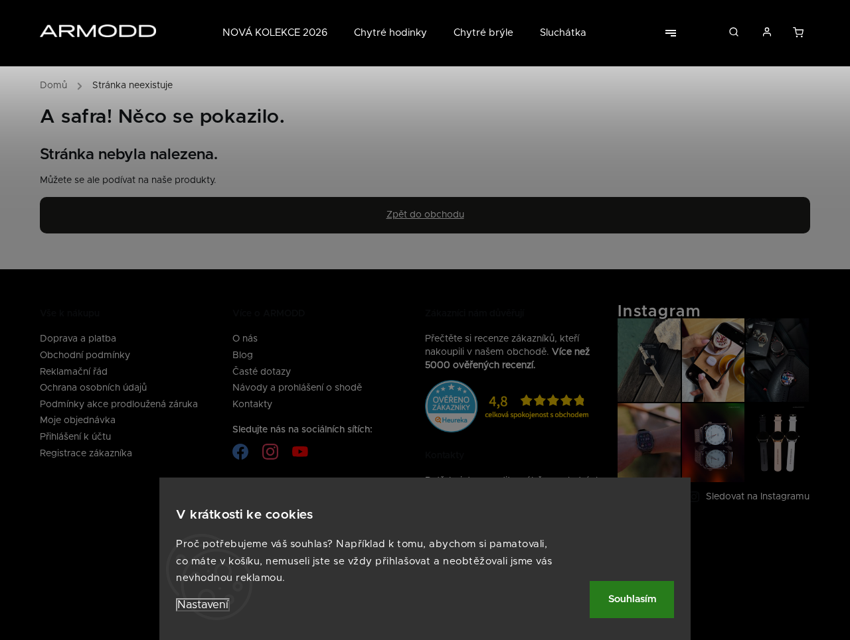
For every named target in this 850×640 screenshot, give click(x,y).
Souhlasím (632, 599)
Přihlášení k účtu (75, 437)
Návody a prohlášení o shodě (297, 388)
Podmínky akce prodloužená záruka (119, 404)
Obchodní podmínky (85, 355)
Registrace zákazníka (86, 453)
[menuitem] (281, 33)
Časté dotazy (261, 372)
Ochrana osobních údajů (93, 388)
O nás (245, 339)
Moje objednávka (78, 420)
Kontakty (252, 404)
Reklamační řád (74, 372)
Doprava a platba (78, 339)
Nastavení (202, 605)
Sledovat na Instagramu (757, 496)
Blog (242, 355)
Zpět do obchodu (425, 215)
